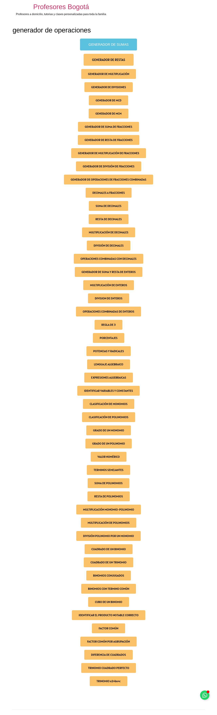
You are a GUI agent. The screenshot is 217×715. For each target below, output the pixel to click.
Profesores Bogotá (61, 6)
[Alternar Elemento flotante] (204, 695)
